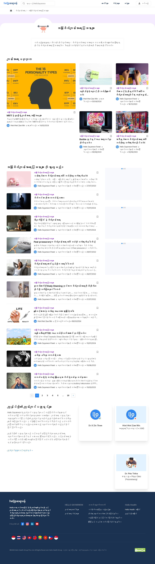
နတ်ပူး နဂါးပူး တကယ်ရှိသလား (47, 355)
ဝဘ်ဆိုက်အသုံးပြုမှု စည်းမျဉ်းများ (99, 509)
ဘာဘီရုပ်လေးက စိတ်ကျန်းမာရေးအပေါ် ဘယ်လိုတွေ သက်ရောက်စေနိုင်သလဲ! (131, 141)
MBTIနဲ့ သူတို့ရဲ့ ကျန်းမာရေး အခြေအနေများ (24, 115)
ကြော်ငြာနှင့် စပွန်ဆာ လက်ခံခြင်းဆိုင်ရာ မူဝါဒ (104, 522)
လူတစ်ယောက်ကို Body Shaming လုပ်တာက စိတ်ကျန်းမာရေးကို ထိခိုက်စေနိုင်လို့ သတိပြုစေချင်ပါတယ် (65, 288)
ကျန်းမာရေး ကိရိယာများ (72, 514)
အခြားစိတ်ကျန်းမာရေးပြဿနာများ (38, 10)
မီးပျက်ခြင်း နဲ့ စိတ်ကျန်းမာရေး (47, 220)
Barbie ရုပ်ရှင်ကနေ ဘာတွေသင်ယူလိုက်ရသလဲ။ (95, 141)
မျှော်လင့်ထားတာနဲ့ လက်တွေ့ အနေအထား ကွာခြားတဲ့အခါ (54, 311)
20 (68, 395)
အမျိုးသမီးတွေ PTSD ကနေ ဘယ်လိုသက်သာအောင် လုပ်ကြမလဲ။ (60, 333)
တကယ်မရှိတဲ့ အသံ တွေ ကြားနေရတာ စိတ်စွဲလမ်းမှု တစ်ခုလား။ (61, 377)
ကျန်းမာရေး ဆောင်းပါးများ (72, 509)
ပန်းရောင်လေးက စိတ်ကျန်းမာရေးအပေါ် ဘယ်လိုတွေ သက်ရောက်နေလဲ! (61, 176)
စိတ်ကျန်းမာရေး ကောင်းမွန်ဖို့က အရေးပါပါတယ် (54, 264)
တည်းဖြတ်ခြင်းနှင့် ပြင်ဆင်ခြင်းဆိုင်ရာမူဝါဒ (105, 518)
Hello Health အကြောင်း (132, 509)
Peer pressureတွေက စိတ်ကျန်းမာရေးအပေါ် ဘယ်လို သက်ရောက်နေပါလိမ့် (64, 242)
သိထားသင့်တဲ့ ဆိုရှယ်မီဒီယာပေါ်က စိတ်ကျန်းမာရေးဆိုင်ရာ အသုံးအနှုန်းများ (131, 93)
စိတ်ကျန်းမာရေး (20, 10)
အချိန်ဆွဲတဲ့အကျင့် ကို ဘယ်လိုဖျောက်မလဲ (95, 93)
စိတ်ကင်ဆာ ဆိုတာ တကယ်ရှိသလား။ (49, 197)
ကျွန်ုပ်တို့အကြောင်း (131, 514)
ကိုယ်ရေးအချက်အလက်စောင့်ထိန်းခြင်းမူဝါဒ (103, 514)
